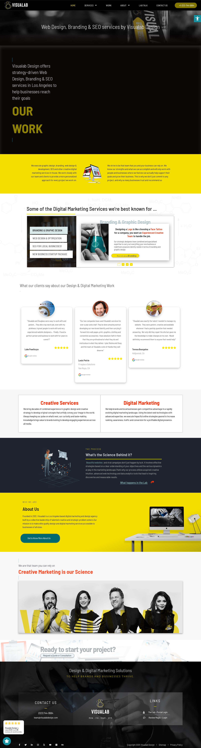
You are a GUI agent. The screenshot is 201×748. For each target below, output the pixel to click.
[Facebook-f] (19, 745)
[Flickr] (56, 745)
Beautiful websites (94, 462)
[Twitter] (26, 745)
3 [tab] (127, 264)
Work (108, 5)
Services (89, 5)
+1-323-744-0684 (186, 5)
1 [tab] (119, 264)
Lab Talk (143, 5)
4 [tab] (131, 264)
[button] (197, 18)
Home (73, 5)
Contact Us (162, 5)
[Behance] (63, 745)
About (123, 5)
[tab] (49, 230)
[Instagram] (38, 745)
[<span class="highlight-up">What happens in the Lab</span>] (152, 482)
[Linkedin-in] (32, 745)
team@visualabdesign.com (46, 717)
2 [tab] (123, 264)
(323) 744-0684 (45, 713)
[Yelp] (44, 745)
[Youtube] (50, 745)
